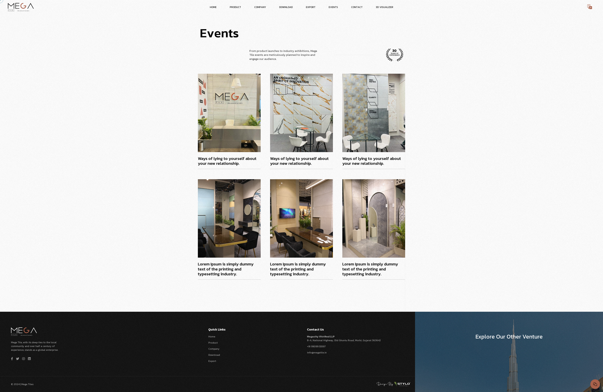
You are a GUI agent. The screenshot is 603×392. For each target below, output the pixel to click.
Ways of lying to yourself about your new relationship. (227, 161)
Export (212, 361)
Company (214, 349)
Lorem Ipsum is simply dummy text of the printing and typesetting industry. (226, 269)
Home (211, 336)
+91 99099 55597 (316, 346)
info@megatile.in (317, 352)
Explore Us (507, 351)
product (213, 342)
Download (214, 355)
